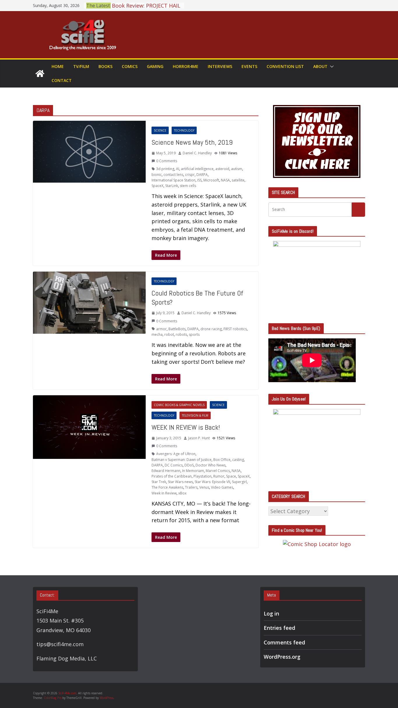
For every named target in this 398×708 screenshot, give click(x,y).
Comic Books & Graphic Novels (179, 405)
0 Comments (166, 160)
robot (169, 334)
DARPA (202, 174)
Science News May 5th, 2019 (192, 142)
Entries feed (279, 627)
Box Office (221, 459)
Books (105, 66)
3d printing (165, 168)
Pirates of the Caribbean (172, 476)
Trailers (191, 487)
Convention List (285, 66)
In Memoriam (193, 470)
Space (231, 476)
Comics (130, 66)
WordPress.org (282, 656)
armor (161, 328)
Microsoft (211, 180)
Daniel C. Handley (197, 153)
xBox (182, 493)
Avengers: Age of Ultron (176, 453)
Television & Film (195, 415)
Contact (62, 80)
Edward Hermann (166, 470)
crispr (190, 174)
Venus (204, 487)
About (320, 66)
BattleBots (177, 328)
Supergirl (239, 481)
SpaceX (157, 185)
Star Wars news (180, 481)
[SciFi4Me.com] (40, 74)
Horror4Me (185, 66)
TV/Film (81, 66)
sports (194, 334)
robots (181, 334)
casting (238, 459)
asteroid (222, 168)
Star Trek (159, 481)
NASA (225, 180)
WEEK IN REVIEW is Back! (186, 427)
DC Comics (174, 465)
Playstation (202, 476)
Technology (184, 130)
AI (177, 168)
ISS (199, 180)
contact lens (173, 174)
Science (160, 130)
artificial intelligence (197, 168)
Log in (271, 613)
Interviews (220, 66)
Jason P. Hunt (199, 438)
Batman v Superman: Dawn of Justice (182, 459)
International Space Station (174, 180)
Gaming (155, 66)
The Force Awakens (167, 487)
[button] (330, 66)
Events (249, 66)
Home (58, 66)
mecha (157, 334)
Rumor (218, 476)
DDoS (189, 465)
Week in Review (164, 493)
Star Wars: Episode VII (212, 481)
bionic (157, 174)
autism (236, 168)
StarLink (171, 185)
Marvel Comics (218, 470)
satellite (238, 180)
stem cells (188, 185)
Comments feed (284, 642)
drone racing (211, 328)
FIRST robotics (235, 328)
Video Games (222, 487)
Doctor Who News (211, 465)
